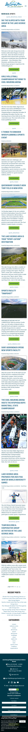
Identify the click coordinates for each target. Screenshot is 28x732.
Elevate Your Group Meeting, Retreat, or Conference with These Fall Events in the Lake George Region (14, 598)
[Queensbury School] (14, 208)
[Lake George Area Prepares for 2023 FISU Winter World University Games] (14, 502)
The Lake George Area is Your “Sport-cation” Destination (12, 239)
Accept (22, 721)
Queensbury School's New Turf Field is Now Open (13, 187)
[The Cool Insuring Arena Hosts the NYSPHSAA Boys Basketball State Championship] (14, 448)
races (14, 641)
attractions (14, 17)
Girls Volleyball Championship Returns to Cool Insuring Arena (13, 79)
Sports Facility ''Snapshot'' (8, 292)
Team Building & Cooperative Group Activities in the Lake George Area (11, 529)
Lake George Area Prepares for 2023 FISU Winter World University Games (13, 478)
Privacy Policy (14, 692)
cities (14, 637)
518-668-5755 (15, 674)
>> (19, 586)
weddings (14, 635)
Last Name (14, 705)
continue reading (14, 69)
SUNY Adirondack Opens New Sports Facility (12, 349)
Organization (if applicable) (14, 710)
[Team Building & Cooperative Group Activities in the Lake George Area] (14, 562)
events (16, 396)
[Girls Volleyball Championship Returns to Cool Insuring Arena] (14, 104)
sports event (14, 644)
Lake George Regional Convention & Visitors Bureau (14, 660)
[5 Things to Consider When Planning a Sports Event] (14, 157)
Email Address (14, 714)
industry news (16, 344)
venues (20, 17)
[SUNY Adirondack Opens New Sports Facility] (14, 369)
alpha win (14, 639)
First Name (14, 700)
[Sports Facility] (14, 317)
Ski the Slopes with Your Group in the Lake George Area (13, 23)
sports (8, 17)
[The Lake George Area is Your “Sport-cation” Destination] (14, 264)
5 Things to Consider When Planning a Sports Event (12, 135)
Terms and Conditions (14, 693)
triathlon (14, 646)
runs (14, 642)
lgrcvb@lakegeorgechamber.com (15, 678)
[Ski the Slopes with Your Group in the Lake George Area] (14, 48)
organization (14, 648)
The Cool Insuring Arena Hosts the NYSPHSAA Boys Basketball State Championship (13, 404)
